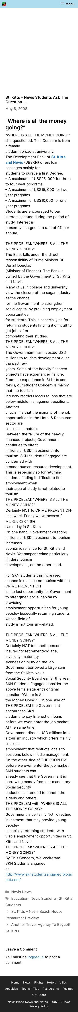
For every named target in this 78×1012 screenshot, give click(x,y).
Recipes (67, 988)
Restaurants (51, 988)
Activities (11, 988)
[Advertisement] (39, 49)
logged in (36, 957)
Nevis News (21, 892)
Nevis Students (43, 898)
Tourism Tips (30, 988)
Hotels (51, 982)
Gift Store (39, 995)
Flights (38, 982)
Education (19, 898)
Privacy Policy (39, 1006)
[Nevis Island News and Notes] (4, 4)
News (27, 982)
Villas (63, 982)
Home (15, 982)
